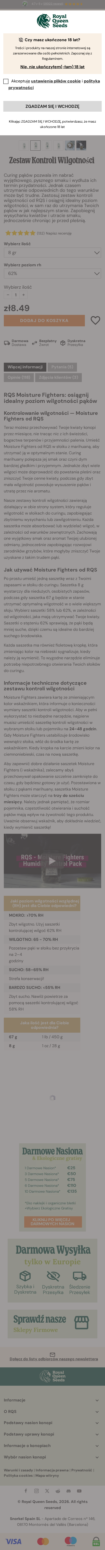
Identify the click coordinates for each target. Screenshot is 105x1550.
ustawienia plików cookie (56, 81)
